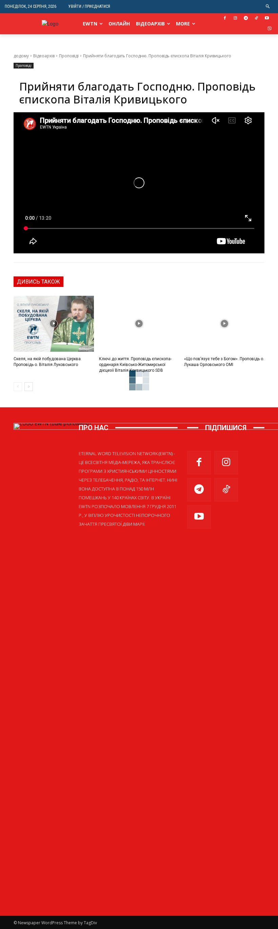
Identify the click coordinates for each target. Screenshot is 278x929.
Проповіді (69, 56)
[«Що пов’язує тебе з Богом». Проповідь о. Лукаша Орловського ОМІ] (224, 324)
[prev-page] (18, 386)
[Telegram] (246, 18)
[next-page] (28, 386)
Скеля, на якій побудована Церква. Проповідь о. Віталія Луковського (48, 361)
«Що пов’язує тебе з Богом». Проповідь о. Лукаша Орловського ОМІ (224, 361)
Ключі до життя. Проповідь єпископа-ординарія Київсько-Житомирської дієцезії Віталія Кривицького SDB (135, 364)
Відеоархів (44, 56)
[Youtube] (267, 18)
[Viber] (269, 29)
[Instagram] (235, 18)
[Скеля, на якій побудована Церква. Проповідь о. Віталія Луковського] (54, 324)
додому (21, 56)
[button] (268, 6)
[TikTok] (256, 18)
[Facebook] (225, 18)
